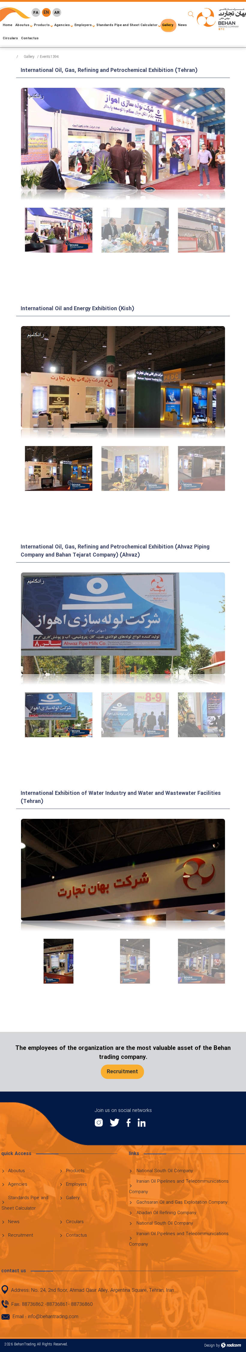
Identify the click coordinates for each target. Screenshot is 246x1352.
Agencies (17, 1184)
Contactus (76, 1235)
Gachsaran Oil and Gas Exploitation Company (181, 1202)
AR (56, 13)
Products (75, 1171)
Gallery (29, 57)
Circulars (75, 1222)
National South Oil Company (164, 1171)
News (14, 1222)
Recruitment (20, 1235)
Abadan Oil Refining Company (166, 1213)
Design (209, 1345)
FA (35, 13)
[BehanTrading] (221, 19)
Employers (76, 1184)
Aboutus (16, 1171)
